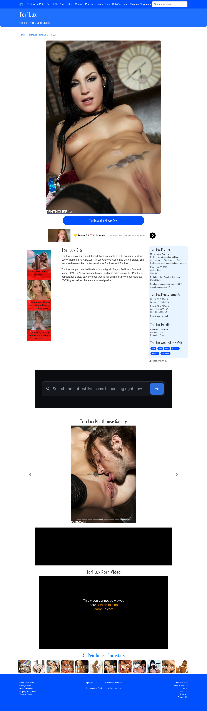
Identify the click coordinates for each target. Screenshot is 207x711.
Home (22, 35)
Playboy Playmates (140, 4)
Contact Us (183, 697)
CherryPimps (25, 686)
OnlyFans (155, 353)
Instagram (165, 353)
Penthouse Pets (35, 4)
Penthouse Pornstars (37, 35)
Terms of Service (180, 686)
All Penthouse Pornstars (103, 655)
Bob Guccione (120, 4)
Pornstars (90, 4)
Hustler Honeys (26, 688)
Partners (184, 694)
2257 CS (184, 691)
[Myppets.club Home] (21, 4)
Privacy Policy (181, 683)
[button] (30, 475)
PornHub (175, 348)
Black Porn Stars (26, 683)
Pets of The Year (55, 4)
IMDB (153, 348)
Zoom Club (104, 4)
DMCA (185, 688)
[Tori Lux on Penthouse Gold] (103, 127)
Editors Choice (75, 4)
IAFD (160, 348)
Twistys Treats (25, 694)
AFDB (167, 348)
